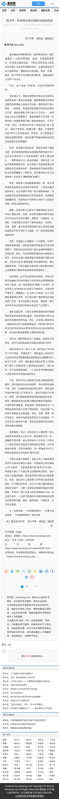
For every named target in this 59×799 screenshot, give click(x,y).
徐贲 (28, 747)
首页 (4, 10)
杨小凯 (6, 775)
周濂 (51, 754)
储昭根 (17, 772)
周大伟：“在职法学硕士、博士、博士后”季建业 (23, 704)
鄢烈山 (17, 743)
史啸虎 (52, 761)
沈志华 (17, 750)
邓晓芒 (17, 757)
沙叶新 (40, 768)
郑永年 (29, 739)
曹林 (5, 743)
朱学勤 (29, 775)
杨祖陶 (6, 750)
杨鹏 (5, 757)
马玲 (5, 761)
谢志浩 (29, 779)
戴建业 (52, 750)
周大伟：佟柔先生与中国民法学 (16, 700)
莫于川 (6, 779)
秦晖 (5, 739)
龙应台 (40, 739)
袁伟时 (40, 761)
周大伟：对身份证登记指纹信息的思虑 (19, 724)
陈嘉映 (40, 743)
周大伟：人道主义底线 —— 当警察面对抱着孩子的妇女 (26, 681)
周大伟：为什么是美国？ (13, 692)
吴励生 (17, 775)
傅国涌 (29, 743)
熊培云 (6, 764)
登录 (28, 656)
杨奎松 (29, 754)
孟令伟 (40, 764)
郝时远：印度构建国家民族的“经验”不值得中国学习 (24, 720)
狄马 (28, 761)
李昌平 (6, 754)
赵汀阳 (40, 750)
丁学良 (52, 739)
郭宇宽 (40, 747)
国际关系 (45, 10)
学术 (14, 539)
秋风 (16, 764)
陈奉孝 (40, 757)
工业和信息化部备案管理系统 (29, 795)
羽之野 (17, 779)
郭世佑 (52, 757)
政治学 (33, 10)
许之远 (40, 772)
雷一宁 (52, 764)
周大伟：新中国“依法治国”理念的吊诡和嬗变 (22, 696)
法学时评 (30, 539)
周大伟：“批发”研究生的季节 (15, 685)
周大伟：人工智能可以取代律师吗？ (18, 673)
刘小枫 (29, 764)
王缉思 (29, 757)
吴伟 (28, 768)
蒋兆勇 (17, 768)
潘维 (40, 775)
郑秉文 (52, 775)
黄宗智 (52, 743)
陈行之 (17, 739)
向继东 (29, 750)
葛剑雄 (6, 772)
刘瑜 (51, 768)
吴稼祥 (29, 772)
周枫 (5, 768)
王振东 (17, 761)
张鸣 (16, 754)
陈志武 (17, 747)
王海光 (40, 754)
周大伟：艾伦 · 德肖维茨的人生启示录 (19, 677)
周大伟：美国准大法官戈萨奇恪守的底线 (20, 689)
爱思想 (9, 4)
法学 (13, 10)
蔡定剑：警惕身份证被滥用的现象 (17, 728)
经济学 (22, 10)
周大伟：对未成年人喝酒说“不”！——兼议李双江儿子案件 (27, 708)
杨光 (51, 779)
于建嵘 (6, 747)
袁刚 (51, 772)
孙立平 (40, 779)
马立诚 (52, 747)
